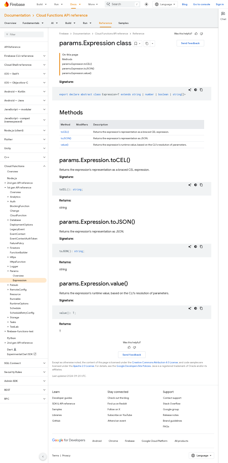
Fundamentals (31, 23)
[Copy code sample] (201, 90)
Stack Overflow (171, 403)
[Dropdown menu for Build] (47, 4)
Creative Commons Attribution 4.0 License (155, 362)
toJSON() (66, 138)
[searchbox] (24, 34)
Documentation (17, 15)
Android (97, 440)
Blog (184, 4)
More (91, 4)
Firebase (64, 33)
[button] (21, 56)
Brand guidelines (172, 420)
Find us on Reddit (117, 403)
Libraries (57, 415)
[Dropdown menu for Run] (63, 4)
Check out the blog (118, 397)
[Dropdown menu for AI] (58, 23)
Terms (55, 455)
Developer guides (62, 397)
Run (56, 4)
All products (181, 440)
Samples (123, 23)
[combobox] (122, 4)
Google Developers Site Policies (133, 366)
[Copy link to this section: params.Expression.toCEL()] (133, 160)
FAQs (166, 426)
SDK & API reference (63, 403)
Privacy (66, 455)
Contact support (172, 397)
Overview (10, 23)
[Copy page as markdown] (147, 44)
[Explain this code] (190, 90)
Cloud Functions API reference (62, 15)
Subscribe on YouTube (120, 415)
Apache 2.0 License (83, 366)
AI (52, 23)
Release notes (170, 415)
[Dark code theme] (195, 90)
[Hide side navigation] (42, 456)
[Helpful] (196, 33)
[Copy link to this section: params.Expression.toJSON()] (138, 222)
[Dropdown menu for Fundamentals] (43, 23)
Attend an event (117, 420)
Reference (105, 23)
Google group (171, 409)
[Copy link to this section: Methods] (86, 113)
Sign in (220, 4)
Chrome (113, 440)
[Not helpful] (201, 33)
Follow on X (114, 409)
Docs (73, 4)
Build (40, 4)
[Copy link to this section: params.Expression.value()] (131, 284)
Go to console (201, 4)
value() (64, 144)
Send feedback (190, 43)
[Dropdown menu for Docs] (81, 4)
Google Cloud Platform (154, 440)
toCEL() (65, 131)
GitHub (56, 420)
